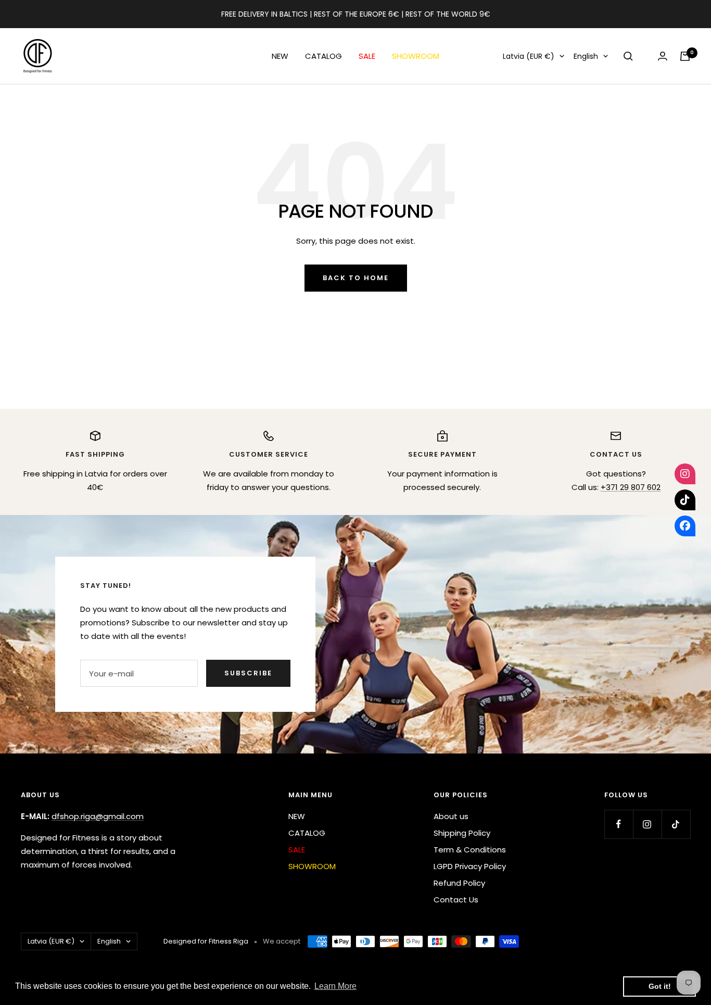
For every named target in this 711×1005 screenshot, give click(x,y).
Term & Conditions (470, 849)
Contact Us (456, 899)
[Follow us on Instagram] (647, 824)
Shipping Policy (462, 832)
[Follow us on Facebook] (618, 824)
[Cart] (685, 56)
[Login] (662, 56)
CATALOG (323, 56)
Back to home (356, 278)
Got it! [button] (660, 986)
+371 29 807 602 (631, 487)
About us (451, 816)
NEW (280, 56)
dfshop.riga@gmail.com (98, 816)
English (586, 56)
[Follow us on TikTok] (676, 824)
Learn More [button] (335, 986)
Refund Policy (459, 882)
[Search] (628, 56)
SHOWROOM (415, 56)
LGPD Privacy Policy (470, 866)
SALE (367, 56)
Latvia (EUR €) (528, 56)
